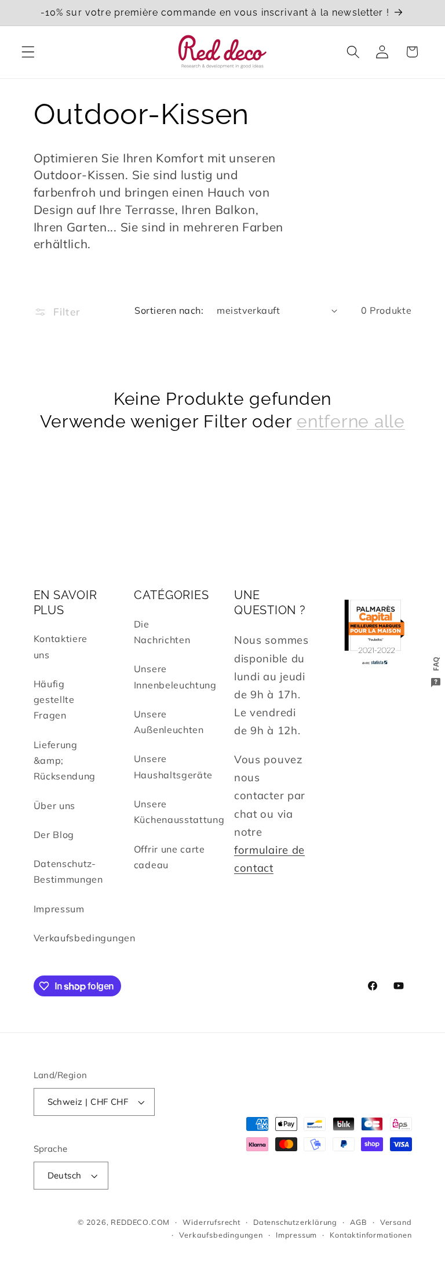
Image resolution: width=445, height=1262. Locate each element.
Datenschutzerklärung (295, 1222)
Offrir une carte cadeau (169, 857)
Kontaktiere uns (61, 646)
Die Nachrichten (162, 631)
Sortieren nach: (168, 310)
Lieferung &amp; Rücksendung (65, 760)
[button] (28, 52)
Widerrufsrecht (211, 1222)
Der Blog (54, 834)
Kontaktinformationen (370, 1234)
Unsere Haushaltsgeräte (173, 766)
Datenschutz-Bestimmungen (68, 871)
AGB (358, 1222)
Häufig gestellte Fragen (54, 699)
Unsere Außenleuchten (169, 721)
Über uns (55, 805)
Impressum (59, 909)
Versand (396, 1222)
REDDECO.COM (140, 1222)
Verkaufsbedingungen (85, 938)
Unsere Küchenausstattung (179, 811)
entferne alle (351, 421)
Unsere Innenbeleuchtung (175, 676)
